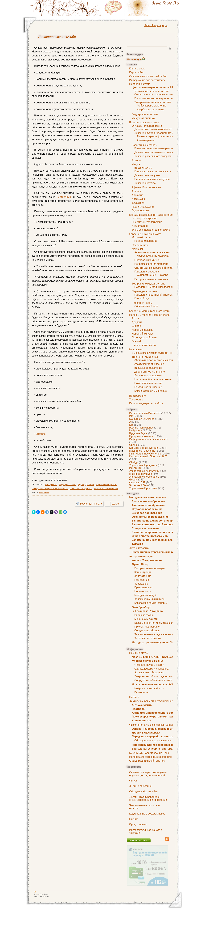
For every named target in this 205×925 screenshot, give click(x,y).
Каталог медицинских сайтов (146, 403)
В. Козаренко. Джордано (147, 611)
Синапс (136, 326)
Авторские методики (141, 556)
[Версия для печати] (77, 503)
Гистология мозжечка (147, 260)
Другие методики (139, 548)
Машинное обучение (141, 419)
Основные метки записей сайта (148, 76)
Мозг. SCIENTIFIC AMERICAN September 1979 (160, 657)
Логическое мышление (148, 375)
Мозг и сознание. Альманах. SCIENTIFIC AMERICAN (164, 684)
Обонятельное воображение (150, 516)
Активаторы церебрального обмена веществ (161, 712)
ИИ (131, 416)
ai (130, 421)
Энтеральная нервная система (152, 102)
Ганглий (136, 341)
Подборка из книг (67, 484)
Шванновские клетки (144, 345)
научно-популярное (141, 427)
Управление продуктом (143, 465)
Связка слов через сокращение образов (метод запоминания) (148, 773)
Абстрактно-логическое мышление (155, 360)
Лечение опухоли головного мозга (154, 133)
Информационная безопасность (148, 439)
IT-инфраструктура (140, 473)
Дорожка (137, 543)
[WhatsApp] (60, 512)
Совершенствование (145, 528)
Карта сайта (136, 72)
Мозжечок (137, 249)
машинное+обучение (142, 450)
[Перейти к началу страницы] (35, 892)
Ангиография (140, 226)
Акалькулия (139, 199)
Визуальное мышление (148, 367)
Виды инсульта (143, 167)
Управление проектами (143, 488)
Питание (134, 697)
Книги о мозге (137, 68)
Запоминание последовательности (155, 634)
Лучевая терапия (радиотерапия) (157, 136)
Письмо (133, 819)
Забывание (141, 583)
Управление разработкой (144, 471)
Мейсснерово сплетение (151, 105)
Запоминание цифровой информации (156, 520)
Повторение (141, 579)
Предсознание (138, 824)
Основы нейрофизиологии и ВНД (153, 728)
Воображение (137, 395)
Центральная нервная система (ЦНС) (154, 87)
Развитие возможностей (106, 488)
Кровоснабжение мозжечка (153, 255)
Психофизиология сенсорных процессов (158, 744)
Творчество (136, 399)
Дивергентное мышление (149, 371)
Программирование (141, 436)
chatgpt (133, 462)
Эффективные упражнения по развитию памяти (163, 552)
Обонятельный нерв (146, 306)
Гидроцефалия (141, 210)
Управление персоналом (144, 476)
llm (131, 424)
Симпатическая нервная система (154, 94)
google (133, 479)
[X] (51, 512)
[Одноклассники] (43, 512)
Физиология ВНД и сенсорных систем (151, 724)
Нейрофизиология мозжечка (151, 264)
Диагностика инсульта (147, 175)
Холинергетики (141, 720)
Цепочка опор (142, 591)
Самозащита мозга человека (151, 668)
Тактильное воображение (148, 505)
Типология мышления (145, 356)
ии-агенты (135, 468)
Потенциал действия (144, 337)
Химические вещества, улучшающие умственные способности (166, 701)
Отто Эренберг (141, 607)
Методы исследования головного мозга (152, 214)
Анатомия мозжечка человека (152, 252)
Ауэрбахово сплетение (150, 109)
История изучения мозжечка (151, 279)
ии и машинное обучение (145, 453)
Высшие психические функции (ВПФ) (154, 353)
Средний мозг (140, 245)
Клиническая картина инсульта (152, 171)
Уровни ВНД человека (146, 732)
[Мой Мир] (65, 512)
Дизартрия (138, 202)
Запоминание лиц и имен (149, 599)
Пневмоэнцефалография (147, 222)
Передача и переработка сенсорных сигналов (161, 736)
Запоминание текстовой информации (156, 524)
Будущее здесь (138, 433)
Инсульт (136, 164)
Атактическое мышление (149, 364)
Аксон (135, 318)
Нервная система (139, 84)
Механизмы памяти (146, 619)
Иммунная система (143, 118)
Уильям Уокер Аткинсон (147, 560)
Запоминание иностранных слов (153, 540)
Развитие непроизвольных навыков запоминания (164, 532)
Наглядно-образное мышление (153, 379)
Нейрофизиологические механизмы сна (153, 756)
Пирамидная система (144, 291)
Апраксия (137, 195)
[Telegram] (47, 512)
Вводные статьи (144, 615)
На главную (134, 59)
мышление (44, 492)
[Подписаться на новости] (167, 840)
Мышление (136, 349)
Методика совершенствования (147, 497)
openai (133, 445)
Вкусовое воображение (147, 513)
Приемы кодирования (147, 626)
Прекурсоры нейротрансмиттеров (154, 716)
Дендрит (137, 322)
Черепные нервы (142, 302)
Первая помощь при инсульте (152, 179)
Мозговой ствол (141, 237)
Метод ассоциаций (145, 595)
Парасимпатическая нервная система (157, 98)
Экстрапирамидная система (148, 283)
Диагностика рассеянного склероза (155, 152)
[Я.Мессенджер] (34, 512)
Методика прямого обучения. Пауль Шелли (159, 642)
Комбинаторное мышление (150, 391)
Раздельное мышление (148, 387)
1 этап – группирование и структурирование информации (148, 798)
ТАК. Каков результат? (81, 488)
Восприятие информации (149, 568)
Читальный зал (138, 485)
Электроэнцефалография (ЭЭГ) (151, 229)
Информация (51, 484)
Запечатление (142, 576)
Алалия (136, 191)
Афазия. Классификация (146, 187)
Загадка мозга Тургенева (149, 672)
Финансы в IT (137, 482)
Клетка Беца (141, 298)
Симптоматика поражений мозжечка (156, 267)
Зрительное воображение (148, 501)
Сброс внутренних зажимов (150, 536)
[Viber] (56, 512)
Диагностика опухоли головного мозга (157, 129)
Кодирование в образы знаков (147, 813)
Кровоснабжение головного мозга (149, 311)
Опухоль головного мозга (147, 125)
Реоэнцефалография (144, 218)
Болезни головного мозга (144, 122)
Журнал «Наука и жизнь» (148, 660)
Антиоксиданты (142, 705)
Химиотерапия (146, 140)
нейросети (135, 430)
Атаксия (136, 160)
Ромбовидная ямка (145, 240)
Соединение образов (147, 630)
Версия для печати (91, 503)
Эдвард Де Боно (86, 484)
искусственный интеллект (145, 413)
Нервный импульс (142, 333)
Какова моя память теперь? (150, 603)
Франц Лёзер (140, 564)
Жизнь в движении (140, 786)
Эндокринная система (145, 114)
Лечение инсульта (145, 183)
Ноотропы (138, 709)
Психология (141, 692)
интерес (40, 434)
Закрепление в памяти (147, 638)
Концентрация (142, 572)
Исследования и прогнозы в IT (148, 456)
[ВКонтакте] (38, 512)
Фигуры (133, 780)
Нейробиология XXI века (149, 688)
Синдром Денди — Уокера (152, 275)
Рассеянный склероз (144, 145)
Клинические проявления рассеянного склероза (163, 148)
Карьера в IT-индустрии (143, 447)
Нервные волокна (142, 329)
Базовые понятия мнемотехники (153, 622)
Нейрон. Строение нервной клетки (149, 315)
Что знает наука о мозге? (149, 664)
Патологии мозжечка (146, 271)
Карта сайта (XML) (41, 896)
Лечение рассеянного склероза (153, 156)
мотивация (64, 197)
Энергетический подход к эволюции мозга (159, 676)
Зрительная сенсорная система (152, 748)
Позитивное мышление (148, 383)
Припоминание (143, 587)
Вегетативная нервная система (150, 91)
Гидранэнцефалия (143, 206)
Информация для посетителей (147, 80)
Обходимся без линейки (143, 791)
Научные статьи (138, 653)
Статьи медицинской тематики (147, 760)
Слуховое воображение (147, 509)
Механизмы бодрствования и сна (149, 753)
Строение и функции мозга (145, 234)
